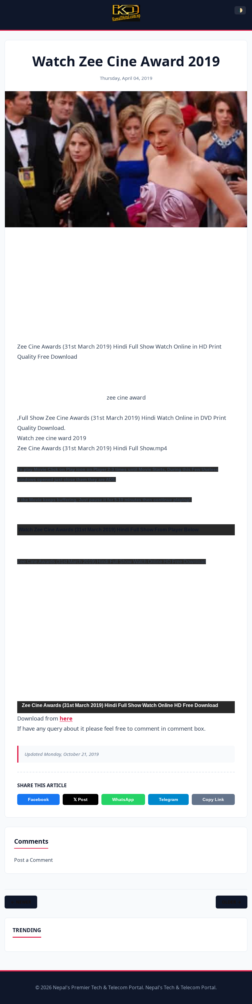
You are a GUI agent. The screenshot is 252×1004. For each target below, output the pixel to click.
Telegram (168, 799)
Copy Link (213, 799)
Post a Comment (33, 860)
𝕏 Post (80, 799)
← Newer (21, 902)
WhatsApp (123, 799)
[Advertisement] (126, 278)
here (66, 718)
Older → (231, 902)
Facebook (38, 799)
